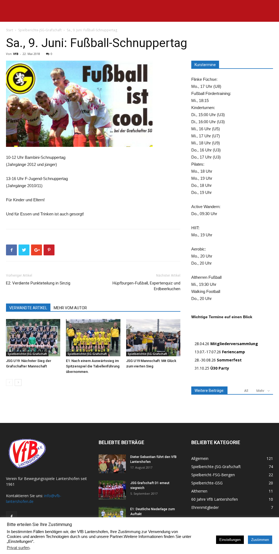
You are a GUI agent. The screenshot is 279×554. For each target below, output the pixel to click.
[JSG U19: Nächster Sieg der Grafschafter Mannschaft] (33, 337)
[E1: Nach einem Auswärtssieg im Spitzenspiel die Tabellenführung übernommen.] (93, 337)
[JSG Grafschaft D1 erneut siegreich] (112, 490)
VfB (15, 54)
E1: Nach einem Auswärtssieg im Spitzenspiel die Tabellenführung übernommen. (93, 366)
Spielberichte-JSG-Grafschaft (40, 30)
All (246, 391)
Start (9, 30)
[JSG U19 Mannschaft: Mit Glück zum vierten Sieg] (153, 337)
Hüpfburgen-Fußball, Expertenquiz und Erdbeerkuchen (146, 286)
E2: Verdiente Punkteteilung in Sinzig (38, 283)
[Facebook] (11, 516)
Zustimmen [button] (260, 540)
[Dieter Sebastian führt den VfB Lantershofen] (112, 463)
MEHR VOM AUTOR (70, 308)
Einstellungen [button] (230, 540)
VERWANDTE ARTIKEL (28, 308)
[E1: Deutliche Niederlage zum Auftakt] (112, 516)
